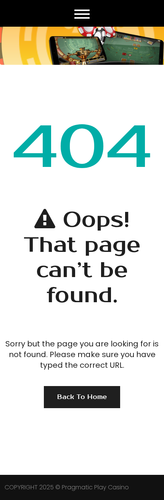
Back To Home (82, 397)
